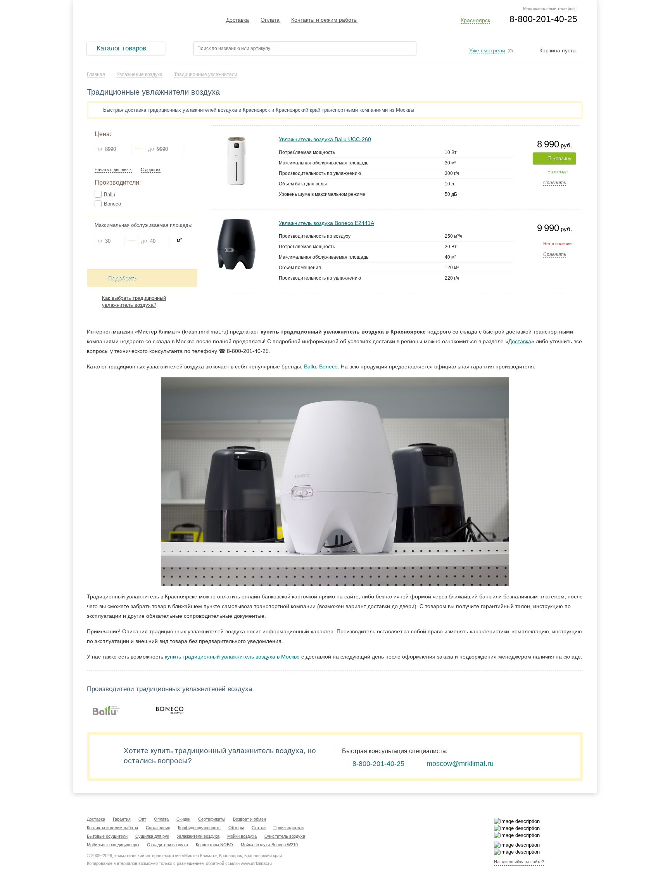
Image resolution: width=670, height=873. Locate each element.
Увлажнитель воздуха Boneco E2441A (326, 223)
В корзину (560, 158)
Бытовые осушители (107, 836)
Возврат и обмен (249, 819)
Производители (288, 827)
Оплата (270, 20)
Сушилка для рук (152, 836)
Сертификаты (211, 819)
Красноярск (475, 20)
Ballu (109, 194)
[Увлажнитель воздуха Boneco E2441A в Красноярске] (236, 222)
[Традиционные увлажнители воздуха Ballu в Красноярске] (106, 710)
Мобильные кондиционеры (113, 844)
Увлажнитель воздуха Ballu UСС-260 (325, 139)
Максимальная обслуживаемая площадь (143, 225)
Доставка (237, 20)
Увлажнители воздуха (198, 836)
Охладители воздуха (167, 844)
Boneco (112, 204)
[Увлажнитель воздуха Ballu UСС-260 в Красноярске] (236, 139)
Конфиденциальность (199, 827)
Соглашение (158, 827)
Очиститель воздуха (284, 836)
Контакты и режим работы (324, 20)
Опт (142, 819)
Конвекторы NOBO (214, 844)
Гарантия (122, 819)
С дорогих (151, 170)
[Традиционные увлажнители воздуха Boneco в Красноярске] (169, 710)
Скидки (183, 819)
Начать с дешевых (113, 170)
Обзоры (236, 827)
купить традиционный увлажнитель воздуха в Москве (232, 656)
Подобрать (122, 278)
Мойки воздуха (242, 836)
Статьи (259, 827)
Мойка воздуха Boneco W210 (269, 844)
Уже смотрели (487, 50)
